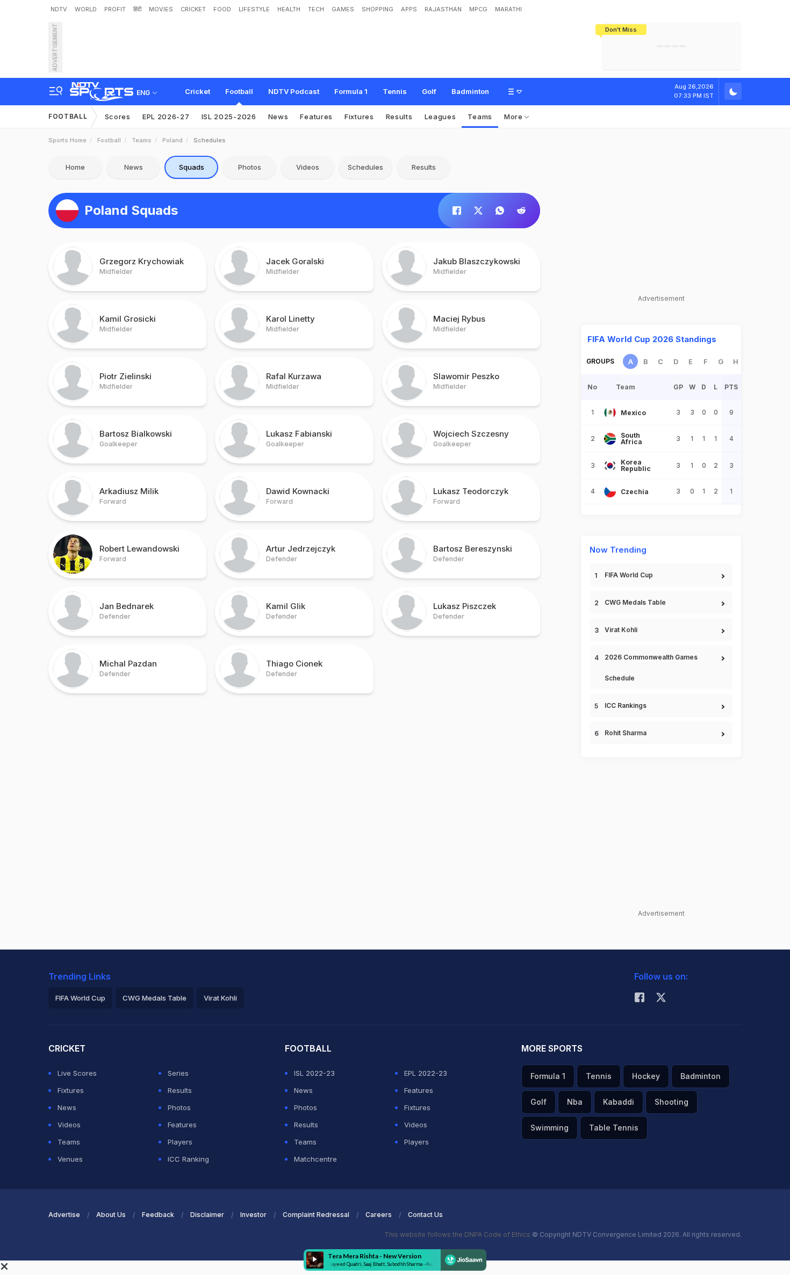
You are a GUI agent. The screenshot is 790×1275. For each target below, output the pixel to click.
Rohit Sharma (626, 733)
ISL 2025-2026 (229, 116)
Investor (253, 1215)
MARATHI (508, 9)
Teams (480, 116)
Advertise (64, 1215)
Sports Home (67, 140)
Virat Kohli (621, 630)
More (514, 116)
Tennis (395, 91)
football (109, 140)
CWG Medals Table (635, 602)
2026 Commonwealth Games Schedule (651, 667)
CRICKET (193, 9)
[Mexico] (610, 412)
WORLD (86, 9)
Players (180, 1142)
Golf (429, 91)
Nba (575, 1101)
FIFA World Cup (629, 575)
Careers (378, 1215)
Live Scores (77, 1073)
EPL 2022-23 (425, 1073)
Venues (70, 1159)
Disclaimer (207, 1215)
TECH (316, 9)
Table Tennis (613, 1127)
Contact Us (425, 1215)
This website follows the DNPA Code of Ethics (458, 1234)
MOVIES (161, 9)
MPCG (478, 9)
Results (399, 116)
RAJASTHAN (443, 9)
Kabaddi (618, 1101)
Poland (172, 140)
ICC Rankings (626, 705)
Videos (307, 167)
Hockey (646, 1076)
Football (239, 91)
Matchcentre (315, 1159)
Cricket (197, 91)
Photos (249, 167)
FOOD (222, 9)
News (278, 116)
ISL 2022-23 (314, 1073)
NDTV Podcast (293, 91)
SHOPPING (377, 9)
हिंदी (137, 9)
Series (178, 1073)
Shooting (671, 1101)
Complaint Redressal (316, 1215)
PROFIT (115, 9)
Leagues (440, 116)
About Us (111, 1215)
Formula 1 (351, 91)
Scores (118, 116)
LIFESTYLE (254, 9)
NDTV (59, 9)
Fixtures (359, 116)
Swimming (549, 1127)
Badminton (470, 91)
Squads (191, 167)
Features (316, 116)
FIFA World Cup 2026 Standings (651, 339)
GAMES (343, 9)
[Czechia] (610, 491)
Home (75, 167)
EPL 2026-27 (166, 116)
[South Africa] (610, 439)
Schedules (365, 167)
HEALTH (288, 9)
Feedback (158, 1215)
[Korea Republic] (610, 466)
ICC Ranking (188, 1159)
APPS (409, 9)
